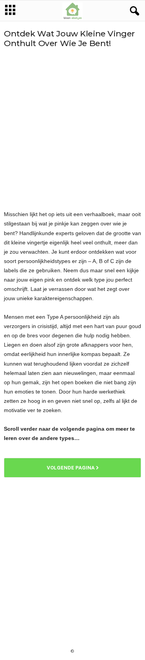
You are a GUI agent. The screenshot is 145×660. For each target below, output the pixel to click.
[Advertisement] (72, 128)
